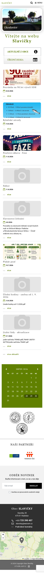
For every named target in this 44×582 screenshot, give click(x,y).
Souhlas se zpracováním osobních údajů (25, 492)
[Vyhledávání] (31, 3)
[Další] (4, 19)
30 (36, 396)
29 (31, 396)
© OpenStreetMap (36, 559)
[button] (22, 540)
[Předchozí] (39, 19)
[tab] (22, 52)
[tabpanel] (22, 212)
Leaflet (26, 559)
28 (27, 396)
